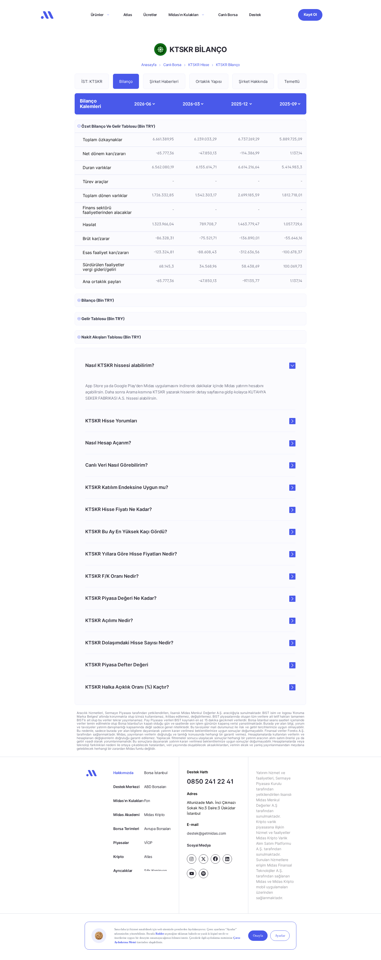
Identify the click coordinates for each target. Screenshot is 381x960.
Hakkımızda (123, 772)
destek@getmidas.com (206, 833)
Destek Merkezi (126, 786)
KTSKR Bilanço (228, 64)
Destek (255, 14)
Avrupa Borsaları (157, 828)
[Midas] (47, 15)
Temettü (292, 81)
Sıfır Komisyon (155, 870)
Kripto (118, 856)
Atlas (127, 14)
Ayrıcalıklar (122, 870)
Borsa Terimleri (126, 828)
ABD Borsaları (155, 786)
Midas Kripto (154, 814)
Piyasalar (121, 842)
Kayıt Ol (310, 14)
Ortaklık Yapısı (209, 81)
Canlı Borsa (228, 14)
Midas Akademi (126, 814)
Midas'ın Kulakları (128, 800)
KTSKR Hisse (198, 64)
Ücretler (150, 14)
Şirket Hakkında (253, 81)
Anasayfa (149, 64)
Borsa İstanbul (155, 772)
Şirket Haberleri (164, 81)
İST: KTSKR (91, 81)
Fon (147, 800)
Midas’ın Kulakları (183, 14)
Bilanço (126, 81)
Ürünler (97, 14)
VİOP (148, 842)
